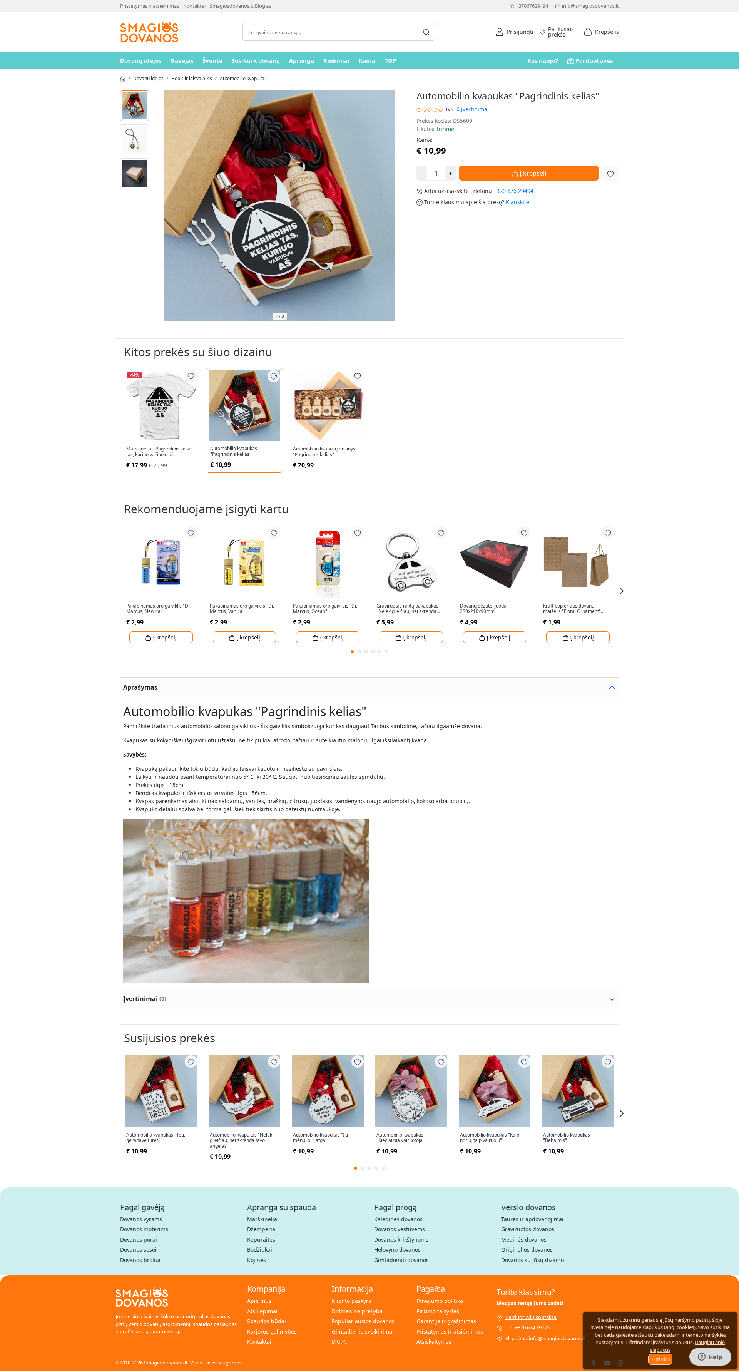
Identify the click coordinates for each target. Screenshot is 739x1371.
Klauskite (517, 202)
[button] (514, 32)
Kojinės (256, 1260)
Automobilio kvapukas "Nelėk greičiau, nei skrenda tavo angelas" (241, 1140)
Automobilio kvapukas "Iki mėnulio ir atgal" (320, 1137)
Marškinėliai (263, 1219)
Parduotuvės (594, 60)
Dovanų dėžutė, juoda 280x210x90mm (483, 608)
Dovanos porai (138, 1239)
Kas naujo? (542, 60)
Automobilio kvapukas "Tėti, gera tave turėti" (155, 1137)
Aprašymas (140, 687)
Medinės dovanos (524, 1239)
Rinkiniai (336, 60)
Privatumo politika (439, 1300)
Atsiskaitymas (433, 1341)
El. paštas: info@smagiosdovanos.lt (545, 1338)
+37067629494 (532, 5)
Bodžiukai (259, 1249)
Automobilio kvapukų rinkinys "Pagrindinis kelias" (324, 451)
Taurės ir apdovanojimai (532, 1219)
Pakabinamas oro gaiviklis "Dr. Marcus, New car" (158, 608)
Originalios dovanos (527, 1249)
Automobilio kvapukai (243, 78)
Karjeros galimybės (272, 1331)
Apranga (301, 60)
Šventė (212, 60)
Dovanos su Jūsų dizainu (532, 1260)
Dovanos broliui (140, 1260)
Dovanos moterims (144, 1229)
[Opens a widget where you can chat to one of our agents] (710, 1357)
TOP (390, 60)
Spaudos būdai (266, 1321)
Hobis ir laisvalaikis (191, 78)
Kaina (367, 60)
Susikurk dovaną (256, 60)
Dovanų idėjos (140, 60)
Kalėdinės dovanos (398, 1219)
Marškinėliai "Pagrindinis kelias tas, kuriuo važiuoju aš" (159, 451)
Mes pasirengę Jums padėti (530, 1303)
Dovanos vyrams (141, 1219)
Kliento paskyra (351, 1300)
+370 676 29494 (513, 190)
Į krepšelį (532, 173)
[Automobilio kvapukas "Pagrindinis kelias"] (134, 105)
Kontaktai (194, 5)
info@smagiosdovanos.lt (590, 5)
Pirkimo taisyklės (437, 1311)
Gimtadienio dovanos (401, 1260)
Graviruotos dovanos (527, 1229)
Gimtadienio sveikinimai (363, 1331)
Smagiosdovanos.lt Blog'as (240, 5)
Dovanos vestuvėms (399, 1229)
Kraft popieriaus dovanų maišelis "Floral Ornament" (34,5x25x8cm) (572, 608)
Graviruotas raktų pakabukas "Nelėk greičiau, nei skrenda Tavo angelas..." (407, 608)
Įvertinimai (144, 998)
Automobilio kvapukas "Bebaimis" (566, 1137)
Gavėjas (182, 60)
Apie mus (259, 1300)
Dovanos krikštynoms (401, 1239)
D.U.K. (339, 1341)
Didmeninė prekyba (357, 1311)
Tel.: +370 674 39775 (527, 1327)
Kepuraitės (261, 1239)
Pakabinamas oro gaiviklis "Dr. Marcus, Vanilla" (242, 608)
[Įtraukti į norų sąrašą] (610, 173)
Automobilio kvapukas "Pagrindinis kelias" (233, 451)
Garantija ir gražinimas (446, 1321)
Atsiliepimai (262, 1311)
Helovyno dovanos (397, 1249)
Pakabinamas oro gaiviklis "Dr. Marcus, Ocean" (325, 608)
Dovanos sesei (138, 1249)
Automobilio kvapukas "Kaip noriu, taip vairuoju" (489, 1137)
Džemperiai (262, 1229)
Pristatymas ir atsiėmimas (149, 5)
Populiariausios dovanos (363, 1321)
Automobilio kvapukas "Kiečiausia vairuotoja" (400, 1137)
